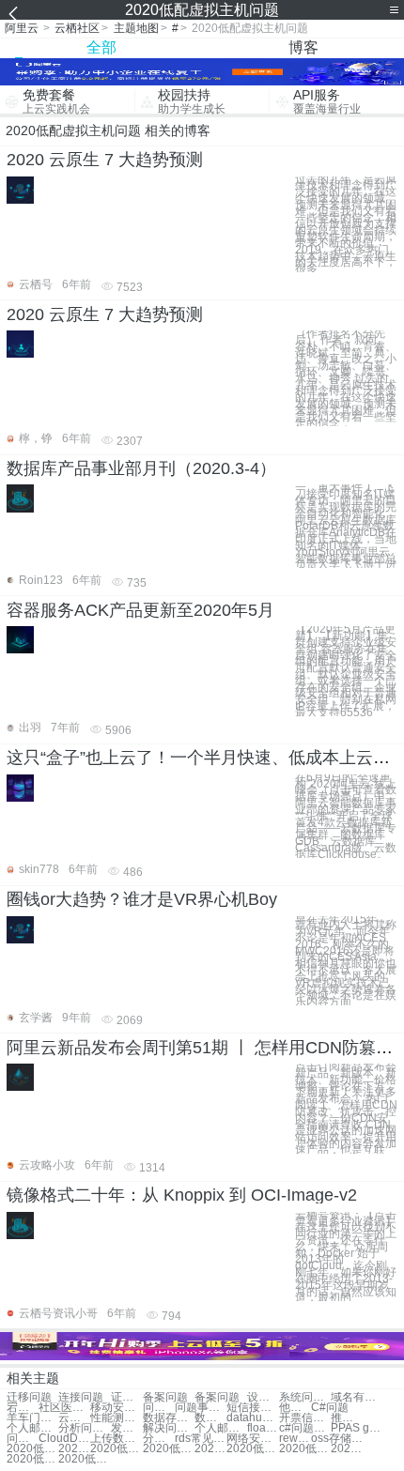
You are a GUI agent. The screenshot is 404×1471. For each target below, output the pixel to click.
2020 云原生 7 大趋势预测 (105, 159)
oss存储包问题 (337, 1438)
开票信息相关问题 (305, 1418)
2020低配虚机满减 (210, 1449)
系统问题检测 (305, 1397)
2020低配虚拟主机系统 (168, 1449)
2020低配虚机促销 (32, 1459)
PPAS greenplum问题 (356, 1428)
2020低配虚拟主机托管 (347, 1449)
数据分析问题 (210, 1418)
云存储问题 (74, 1418)
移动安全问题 (116, 1407)
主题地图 (136, 28)
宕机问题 (23, 1407)
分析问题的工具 (84, 1428)
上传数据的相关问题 (116, 1438)
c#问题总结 (305, 1428)
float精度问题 (263, 1428)
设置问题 (263, 1397)
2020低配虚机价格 (305, 1449)
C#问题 (330, 1407)
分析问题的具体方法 (159, 1438)
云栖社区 (77, 28)
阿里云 (22, 28)
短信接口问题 (252, 1407)
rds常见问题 (200, 1438)
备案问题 (165, 1397)
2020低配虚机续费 (84, 1459)
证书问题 (127, 1397)
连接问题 (80, 1397)
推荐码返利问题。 (347, 1418)
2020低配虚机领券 (74, 1449)
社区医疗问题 (64, 1407)
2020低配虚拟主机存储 (252, 1449)
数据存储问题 (168, 1418)
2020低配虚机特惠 (32, 1449)
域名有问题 (356, 1397)
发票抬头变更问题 (127, 1428)
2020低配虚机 (116, 1449)
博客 (303, 47)
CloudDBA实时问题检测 (64, 1438)
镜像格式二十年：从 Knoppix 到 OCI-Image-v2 (182, 1195)
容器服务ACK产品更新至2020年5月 (140, 610)
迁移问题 (29, 1397)
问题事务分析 (159, 1407)
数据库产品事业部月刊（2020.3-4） (141, 468)
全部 (101, 47)
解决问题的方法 (168, 1428)
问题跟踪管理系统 (23, 1438)
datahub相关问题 (252, 1418)
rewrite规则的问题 (295, 1438)
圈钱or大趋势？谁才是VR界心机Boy (142, 899)
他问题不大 (295, 1407)
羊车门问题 (32, 1418)
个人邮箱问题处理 (32, 1428)
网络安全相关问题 (252, 1438)
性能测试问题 (116, 1418)
